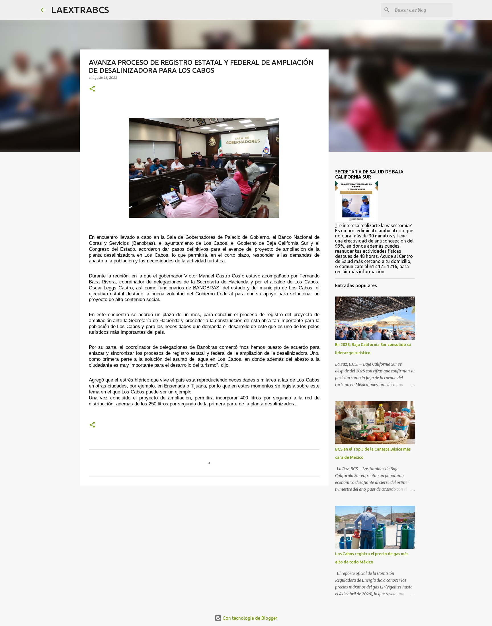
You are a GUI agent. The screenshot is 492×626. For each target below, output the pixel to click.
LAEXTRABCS (80, 10)
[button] (92, 89)
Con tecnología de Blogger (249, 618)
